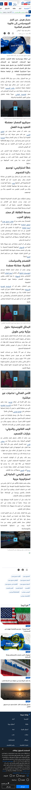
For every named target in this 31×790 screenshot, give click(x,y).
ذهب (13, 734)
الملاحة (3, 137)
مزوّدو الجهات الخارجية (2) (8, 761)
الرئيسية (26, 8)
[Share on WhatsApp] (13, 33)
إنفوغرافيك (11, 739)
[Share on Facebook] (9, 33)
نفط (13, 729)
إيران (13, 183)
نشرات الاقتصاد (24, 745)
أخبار (13, 718)
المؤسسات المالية (24, 272)
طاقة (26, 724)
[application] (15, 108)
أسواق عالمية (24, 729)
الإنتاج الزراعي (17, 411)
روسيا (28, 470)
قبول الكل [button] (23, 786)
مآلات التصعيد (9, 88)
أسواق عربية (11, 724)
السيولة (18, 276)
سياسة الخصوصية (16, 772)
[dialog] (15, 768)
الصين (22, 470)
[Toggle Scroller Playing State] (30, 11)
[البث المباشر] (5, 3)
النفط (28, 256)
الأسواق (7, 8)
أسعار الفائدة (8, 272)
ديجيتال (26, 739)
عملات (26, 734)
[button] (15, 4)
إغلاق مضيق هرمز (7, 221)
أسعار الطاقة (26, 227)
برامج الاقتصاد (10, 745)
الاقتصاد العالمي (21, 94)
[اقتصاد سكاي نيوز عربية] (24, 3)
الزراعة (10, 402)
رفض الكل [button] (8, 786)
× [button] (2, 749)
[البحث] (10, 3)
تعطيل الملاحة (25, 224)
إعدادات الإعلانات (26, 771)
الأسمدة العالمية (6, 405)
